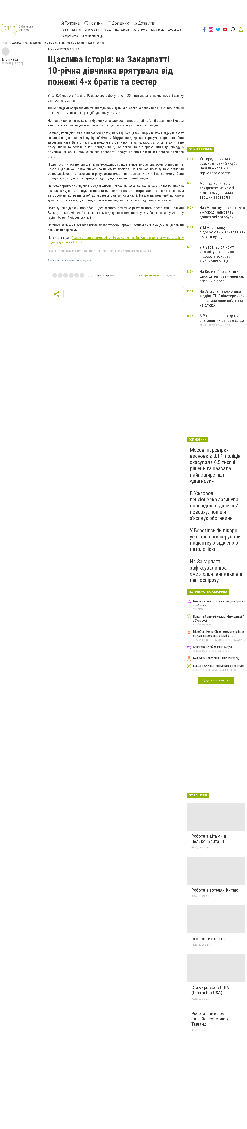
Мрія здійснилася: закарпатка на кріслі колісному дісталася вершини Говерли (217, 190)
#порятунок (83, 260)
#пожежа (54, 260)
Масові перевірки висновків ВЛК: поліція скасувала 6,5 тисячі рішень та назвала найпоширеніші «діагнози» (215, 465)
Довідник (120, 23)
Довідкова (174, 29)
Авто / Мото (140, 29)
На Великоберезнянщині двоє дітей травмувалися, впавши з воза (222, 276)
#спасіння (68, 260)
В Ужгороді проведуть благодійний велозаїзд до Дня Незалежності (222, 320)
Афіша (64, 29)
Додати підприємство (216, 680)
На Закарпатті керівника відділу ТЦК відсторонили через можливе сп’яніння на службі (222, 298)
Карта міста (157, 29)
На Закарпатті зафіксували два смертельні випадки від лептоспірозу (216, 570)
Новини (96, 23)
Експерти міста (69, 36)
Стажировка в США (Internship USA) (210, 990)
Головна (72, 23)
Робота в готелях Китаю (214, 890)
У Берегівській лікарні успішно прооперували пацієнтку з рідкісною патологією (215, 539)
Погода (107, 29)
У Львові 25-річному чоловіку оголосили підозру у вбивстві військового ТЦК (217, 254)
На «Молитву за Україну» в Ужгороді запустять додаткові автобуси (222, 212)
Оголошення (92, 29)
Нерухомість (122, 29)
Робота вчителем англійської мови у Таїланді (210, 1019)
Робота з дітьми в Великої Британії (208, 838)
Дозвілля (146, 23)
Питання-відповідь (92, 36)
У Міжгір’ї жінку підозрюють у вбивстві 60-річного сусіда (222, 232)
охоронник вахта (208, 938)
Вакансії (76, 29)
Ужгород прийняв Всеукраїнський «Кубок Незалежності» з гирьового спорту (220, 166)
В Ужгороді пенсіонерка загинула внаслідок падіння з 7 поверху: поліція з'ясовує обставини (214, 505)
